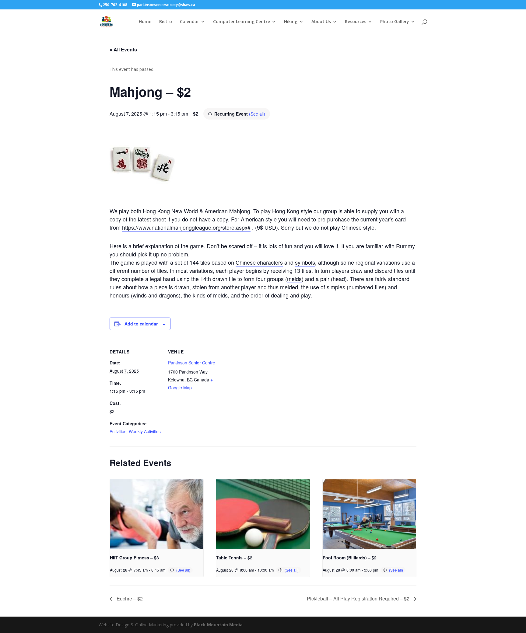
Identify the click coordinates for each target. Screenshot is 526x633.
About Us (321, 21)
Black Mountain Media (218, 625)
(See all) (257, 114)
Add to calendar (141, 324)
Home (145, 21)
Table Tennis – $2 (234, 558)
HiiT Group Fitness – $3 (134, 558)
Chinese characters (259, 262)
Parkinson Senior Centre (191, 363)
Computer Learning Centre (241, 21)
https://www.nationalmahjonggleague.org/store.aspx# (186, 227)
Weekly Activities (145, 431)
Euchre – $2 (129, 598)
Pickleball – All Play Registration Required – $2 (359, 598)
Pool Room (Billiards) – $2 (350, 558)
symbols (305, 262)
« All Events (123, 49)
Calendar (189, 21)
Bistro (165, 21)
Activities (118, 431)
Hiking (290, 21)
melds (294, 279)
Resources (355, 21)
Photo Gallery (394, 21)
